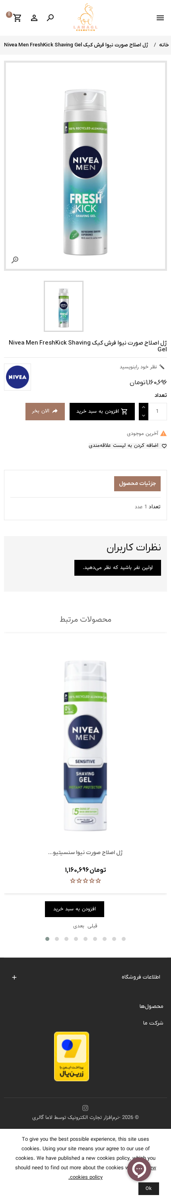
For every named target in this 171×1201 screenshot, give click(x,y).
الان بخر (45, 411)
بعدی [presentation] (78, 926)
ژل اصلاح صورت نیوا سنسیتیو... (85, 852)
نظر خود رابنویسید (142, 367)
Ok (149, 1188)
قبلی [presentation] (92, 926)
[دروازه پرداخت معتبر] (71, 1059)
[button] (47, 939)
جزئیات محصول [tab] (137, 483)
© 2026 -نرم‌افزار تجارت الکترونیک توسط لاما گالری (85, 1118)
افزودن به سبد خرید (102, 412)
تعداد (155, 507)
